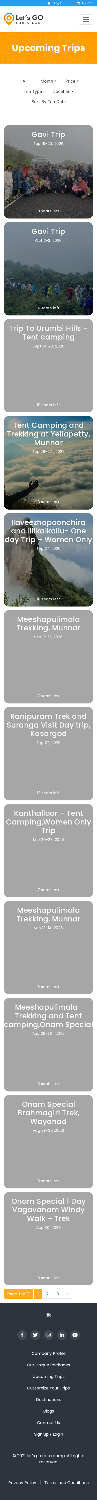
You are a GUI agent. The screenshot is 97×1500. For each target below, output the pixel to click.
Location (61, 91)
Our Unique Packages (48, 1365)
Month (47, 81)
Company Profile (49, 1353)
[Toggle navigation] (86, 19)
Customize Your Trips (48, 1388)
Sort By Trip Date (49, 101)
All (25, 81)
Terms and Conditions (66, 1483)
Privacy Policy (22, 1483)
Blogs (48, 1411)
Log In (58, 3)
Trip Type (33, 91)
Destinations (48, 1400)
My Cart (87, 3)
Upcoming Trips (49, 1376)
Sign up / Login (48, 1434)
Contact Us (48, 1423)
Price (70, 81)
